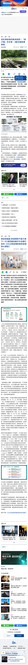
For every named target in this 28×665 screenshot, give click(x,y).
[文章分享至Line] (3, 74)
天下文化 (20, 646)
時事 (9, 36)
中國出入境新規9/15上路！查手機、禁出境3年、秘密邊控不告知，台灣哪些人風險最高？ (18, 617)
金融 (12, 607)
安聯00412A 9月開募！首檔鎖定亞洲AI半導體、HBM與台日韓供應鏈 (19, 609)
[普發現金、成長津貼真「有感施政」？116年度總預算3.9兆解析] (5, 602)
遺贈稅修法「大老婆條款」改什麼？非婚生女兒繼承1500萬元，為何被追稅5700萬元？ (19, 594)
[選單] (2, 8)
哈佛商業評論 (13, 646)
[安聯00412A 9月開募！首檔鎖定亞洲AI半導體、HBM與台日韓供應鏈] (5, 609)
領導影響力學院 (21, 648)
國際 (12, 615)
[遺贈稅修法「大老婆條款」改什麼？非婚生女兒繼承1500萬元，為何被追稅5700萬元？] (5, 594)
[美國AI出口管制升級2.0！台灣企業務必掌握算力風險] (5, 586)
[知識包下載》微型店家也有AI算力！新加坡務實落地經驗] (5, 659)
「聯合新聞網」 (16, 159)
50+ (14, 648)
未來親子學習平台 (7, 648)
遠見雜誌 (5, 646)
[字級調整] (24, 74)
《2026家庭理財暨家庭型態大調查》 (17, 512)
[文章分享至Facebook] (9, 74)
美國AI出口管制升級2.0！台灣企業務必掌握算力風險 (19, 586)
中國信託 (4, 546)
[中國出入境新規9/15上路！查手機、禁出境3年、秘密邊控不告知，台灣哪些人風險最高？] (5, 617)
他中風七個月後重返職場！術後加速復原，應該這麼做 (18, 578)
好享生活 (13, 576)
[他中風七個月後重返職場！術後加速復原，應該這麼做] (5, 579)
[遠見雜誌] (14, 8)
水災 (7, 197)
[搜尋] (26, 8)
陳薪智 (2, 249)
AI (11, 584)
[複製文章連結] (14, 74)
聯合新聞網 (3, 47)
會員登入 (9, 635)
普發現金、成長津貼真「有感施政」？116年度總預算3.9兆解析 (18, 602)
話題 (6, 36)
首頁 (2, 36)
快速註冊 (19, 635)
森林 (3, 197)
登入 (16, 79)
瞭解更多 (14, 3)
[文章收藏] (19, 74)
